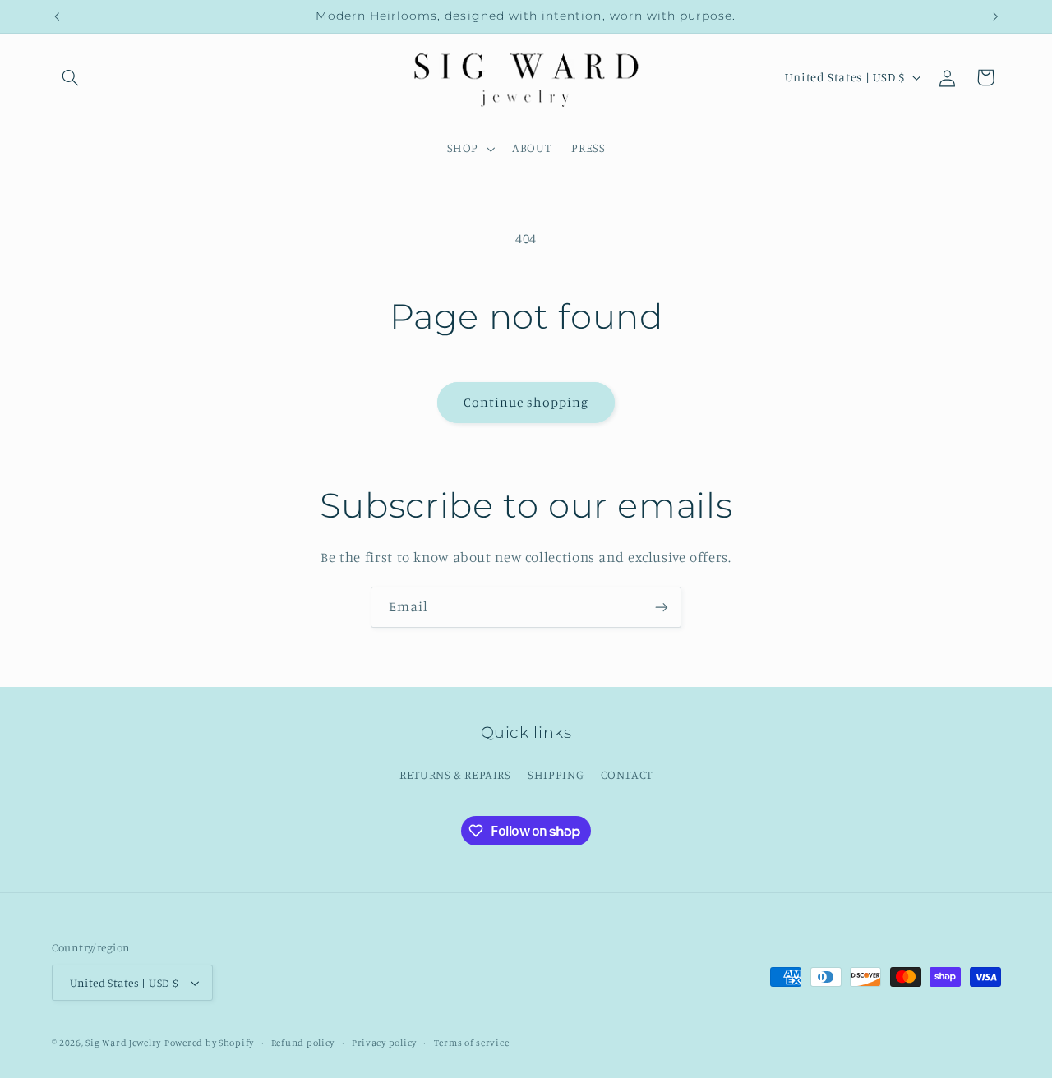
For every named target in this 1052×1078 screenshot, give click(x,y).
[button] (71, 77)
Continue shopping (526, 402)
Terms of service (472, 1042)
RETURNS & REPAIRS (455, 774)
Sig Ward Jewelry (123, 1042)
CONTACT (627, 774)
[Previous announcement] (57, 16)
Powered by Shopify (209, 1042)
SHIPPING (556, 774)
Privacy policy (384, 1042)
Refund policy (303, 1042)
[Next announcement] (995, 16)
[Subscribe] (662, 607)
